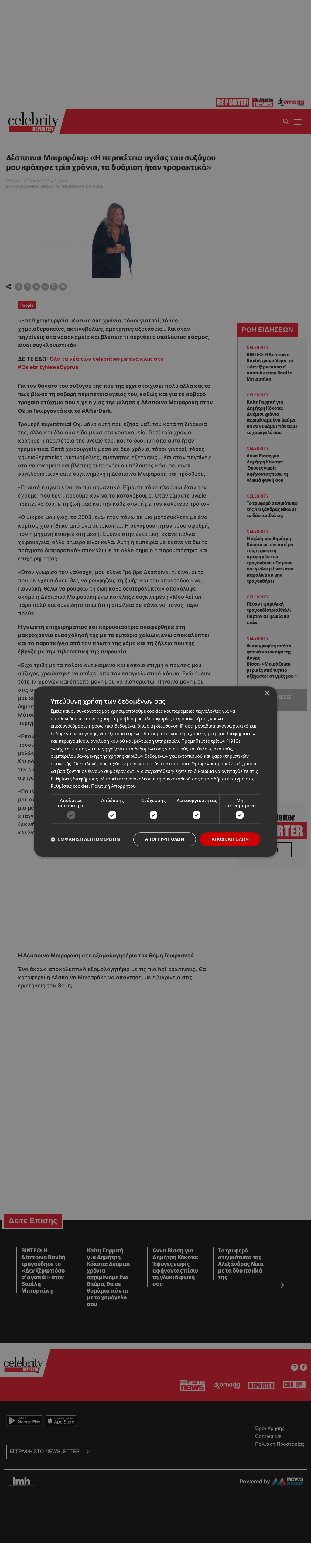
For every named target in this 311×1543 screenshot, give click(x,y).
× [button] (267, 693)
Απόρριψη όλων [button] (164, 839)
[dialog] (155, 771)
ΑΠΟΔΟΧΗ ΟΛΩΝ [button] (230, 839)
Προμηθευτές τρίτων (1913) (210, 741)
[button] (85, 839)
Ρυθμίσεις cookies (70, 786)
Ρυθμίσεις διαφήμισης (74, 779)
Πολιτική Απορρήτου (113, 786)
